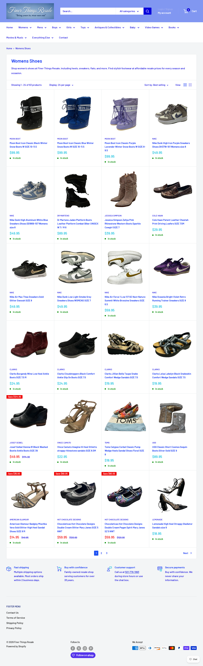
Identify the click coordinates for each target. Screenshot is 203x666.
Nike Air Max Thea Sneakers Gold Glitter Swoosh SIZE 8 (27, 298)
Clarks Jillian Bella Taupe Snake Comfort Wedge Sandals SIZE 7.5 (121, 375)
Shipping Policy (14, 622)
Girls (69, 27)
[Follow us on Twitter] (79, 648)
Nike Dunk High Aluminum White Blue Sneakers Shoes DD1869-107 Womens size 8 (29, 223)
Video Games (152, 27)
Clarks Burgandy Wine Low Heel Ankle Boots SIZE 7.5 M (29, 375)
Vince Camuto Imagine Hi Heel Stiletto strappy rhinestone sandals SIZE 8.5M (77, 448)
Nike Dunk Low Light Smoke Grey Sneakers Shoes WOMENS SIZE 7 (74, 298)
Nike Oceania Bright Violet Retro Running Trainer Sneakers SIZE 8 (169, 298)
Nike (154, 138)
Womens (23, 27)
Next (185, 553)
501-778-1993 (132, 571)
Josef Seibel (16, 442)
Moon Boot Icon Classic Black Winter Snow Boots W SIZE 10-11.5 (28, 145)
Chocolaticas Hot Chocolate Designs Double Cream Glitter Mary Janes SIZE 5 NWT (77, 527)
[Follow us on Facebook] (73, 648)
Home (9, 27)
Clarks (13, 369)
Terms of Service (15, 617)
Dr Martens (63, 215)
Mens (40, 27)
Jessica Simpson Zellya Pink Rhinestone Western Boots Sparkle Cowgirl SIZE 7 (123, 223)
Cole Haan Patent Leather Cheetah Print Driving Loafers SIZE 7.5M (170, 221)
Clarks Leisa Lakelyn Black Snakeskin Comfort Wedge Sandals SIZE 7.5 (171, 375)
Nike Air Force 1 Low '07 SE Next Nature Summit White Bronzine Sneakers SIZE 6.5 (125, 300)
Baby (133, 27)
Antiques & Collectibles (108, 27)
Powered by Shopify (16, 646)
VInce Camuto (64, 442)
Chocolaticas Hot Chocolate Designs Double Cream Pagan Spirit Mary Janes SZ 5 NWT (125, 527)
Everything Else (41, 37)
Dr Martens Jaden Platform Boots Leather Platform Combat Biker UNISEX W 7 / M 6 (77, 223)
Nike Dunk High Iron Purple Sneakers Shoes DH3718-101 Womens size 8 (171, 145)
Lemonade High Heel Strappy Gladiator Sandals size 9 (172, 525)
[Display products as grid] (185, 84)
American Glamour (19, 519)
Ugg (154, 442)
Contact (63, 37)
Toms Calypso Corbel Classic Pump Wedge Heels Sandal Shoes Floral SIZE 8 (124, 450)
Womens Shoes (23, 48)
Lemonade (157, 519)
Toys (83, 27)
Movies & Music (14, 37)
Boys (54, 27)
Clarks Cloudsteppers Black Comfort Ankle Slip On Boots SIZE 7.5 (76, 375)
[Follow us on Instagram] (85, 648)
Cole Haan (157, 215)
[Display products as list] (190, 84)
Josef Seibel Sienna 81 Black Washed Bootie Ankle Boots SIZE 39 (29, 448)
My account (164, 12)
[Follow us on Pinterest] (91, 648)
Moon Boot (15, 138)
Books (172, 27)
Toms (107, 442)
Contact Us (12, 612)
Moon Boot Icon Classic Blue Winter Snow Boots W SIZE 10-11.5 (75, 145)
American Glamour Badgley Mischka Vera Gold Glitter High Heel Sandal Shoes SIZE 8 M (28, 527)
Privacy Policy (14, 627)
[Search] (147, 11)
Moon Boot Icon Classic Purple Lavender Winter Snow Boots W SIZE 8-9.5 (125, 147)
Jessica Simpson (113, 215)
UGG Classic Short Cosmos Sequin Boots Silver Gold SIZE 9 (169, 448)
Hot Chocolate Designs (69, 519)
